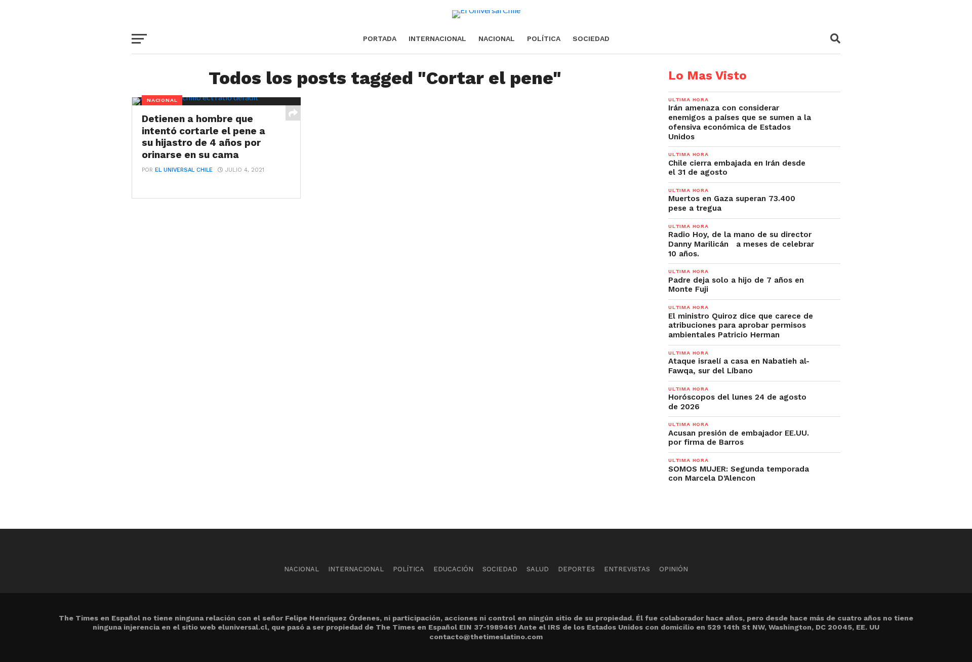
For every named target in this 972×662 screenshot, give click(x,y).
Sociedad (591, 38)
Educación (453, 569)
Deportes (576, 569)
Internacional (437, 38)
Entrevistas (627, 569)
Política (543, 38)
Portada (379, 38)
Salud (537, 569)
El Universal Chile (184, 170)
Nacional (496, 38)
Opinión (673, 569)
